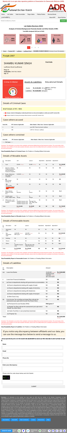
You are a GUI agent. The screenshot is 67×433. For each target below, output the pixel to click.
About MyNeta (62, 17)
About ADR (52, 17)
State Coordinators (24, 419)
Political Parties (41, 14)
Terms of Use (41, 419)
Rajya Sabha (31, 14)
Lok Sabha (10, 14)
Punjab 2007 (11, 51)
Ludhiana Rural (27, 51)
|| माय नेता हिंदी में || (5, 17)
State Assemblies (20, 14)
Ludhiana (19, 51)
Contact (33, 419)
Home (3, 14)
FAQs (48, 419)
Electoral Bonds (52, 14)
